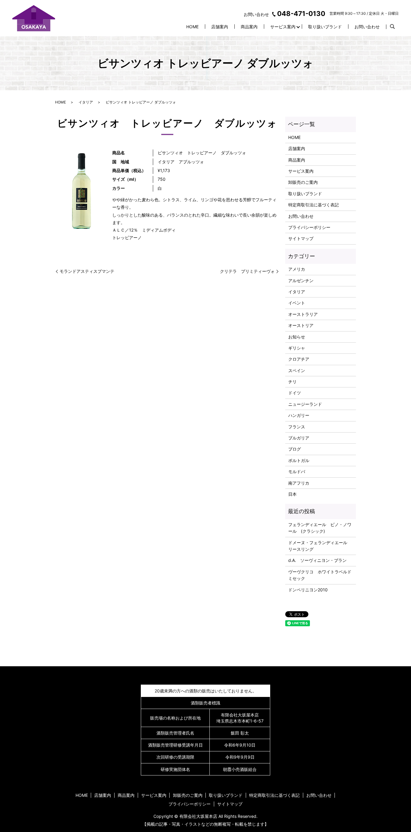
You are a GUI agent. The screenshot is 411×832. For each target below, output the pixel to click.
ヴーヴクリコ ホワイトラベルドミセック (319, 575)
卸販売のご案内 (303, 182)
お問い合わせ (367, 26)
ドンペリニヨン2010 (308, 589)
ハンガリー (298, 415)
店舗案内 (219, 26)
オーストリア (301, 325)
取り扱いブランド (325, 26)
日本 (292, 494)
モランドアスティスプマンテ (87, 271)
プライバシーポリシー (309, 227)
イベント (296, 302)
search (392, 26)
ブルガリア (298, 437)
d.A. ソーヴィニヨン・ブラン (317, 560)
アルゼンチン (301, 280)
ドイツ (294, 392)
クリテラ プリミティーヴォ (247, 271)
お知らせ (296, 336)
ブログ (294, 448)
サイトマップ (301, 238)
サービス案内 (282, 26)
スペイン (296, 370)
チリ (292, 381)
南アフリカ (298, 482)
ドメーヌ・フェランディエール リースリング (319, 546)
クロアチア (298, 359)
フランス (296, 426)
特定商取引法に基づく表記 (313, 204)
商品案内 (249, 26)
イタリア (86, 102)
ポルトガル (298, 460)
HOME (192, 26)
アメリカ (296, 269)
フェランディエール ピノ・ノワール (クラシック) (319, 528)
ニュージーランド (305, 404)
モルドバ (296, 471)
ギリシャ (296, 347)
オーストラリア (303, 314)
